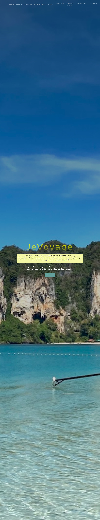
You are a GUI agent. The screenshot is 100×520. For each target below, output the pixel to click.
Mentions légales (70, 4)
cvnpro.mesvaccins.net (63, 261)
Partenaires (93, 3)
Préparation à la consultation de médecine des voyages (31, 4)
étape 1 (50, 275)
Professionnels (81, 3)
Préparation (60, 3)
